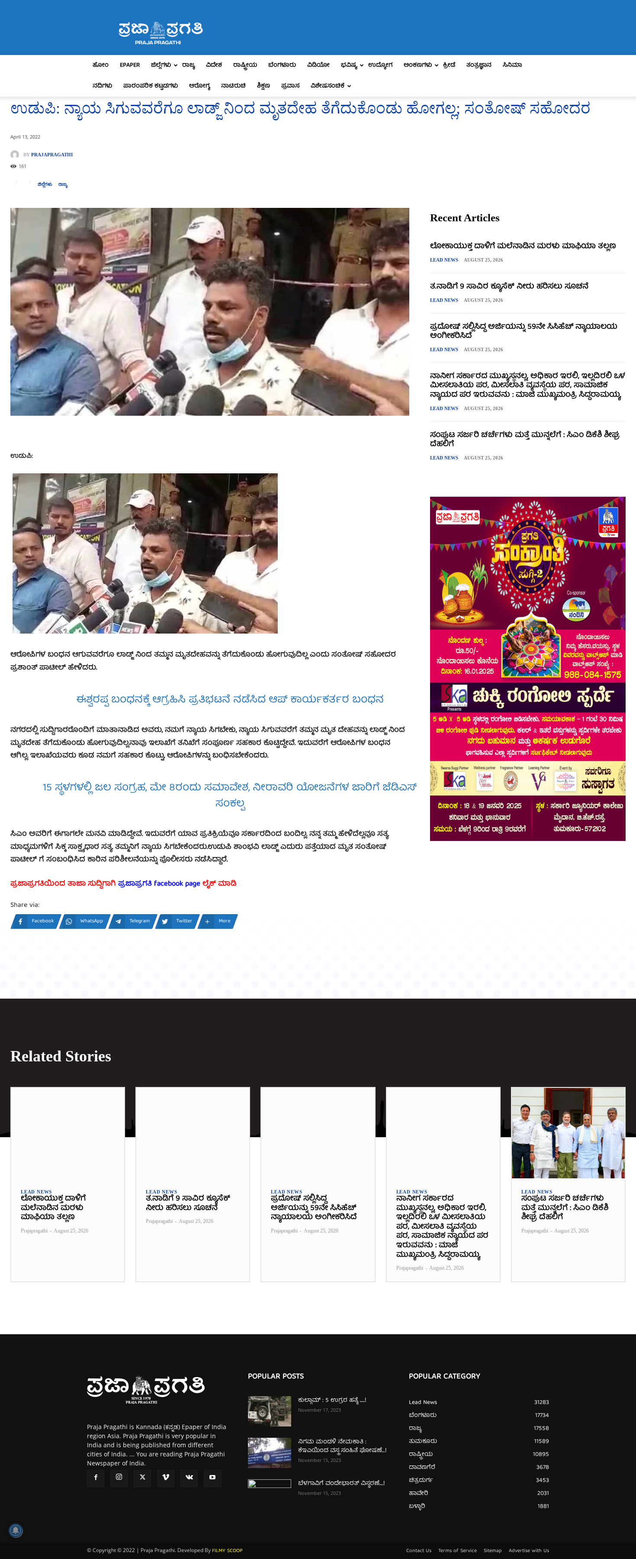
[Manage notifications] (15, 1530)
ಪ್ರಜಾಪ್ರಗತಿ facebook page (159, 884)
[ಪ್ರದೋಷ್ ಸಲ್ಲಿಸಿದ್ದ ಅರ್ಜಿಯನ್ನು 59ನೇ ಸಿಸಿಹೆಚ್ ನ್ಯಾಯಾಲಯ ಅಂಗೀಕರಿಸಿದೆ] (317, 1133)
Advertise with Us (529, 1551)
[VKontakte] (189, 1478)
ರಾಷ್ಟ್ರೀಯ (245, 65)
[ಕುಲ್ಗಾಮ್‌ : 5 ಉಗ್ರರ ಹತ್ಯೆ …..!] (269, 1411)
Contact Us (418, 1551)
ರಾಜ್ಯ (188, 65)
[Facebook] (95, 1478)
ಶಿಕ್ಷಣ (263, 86)
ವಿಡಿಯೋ (318, 65)
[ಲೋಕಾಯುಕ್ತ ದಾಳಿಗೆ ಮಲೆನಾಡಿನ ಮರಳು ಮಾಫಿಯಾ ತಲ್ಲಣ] (67, 1133)
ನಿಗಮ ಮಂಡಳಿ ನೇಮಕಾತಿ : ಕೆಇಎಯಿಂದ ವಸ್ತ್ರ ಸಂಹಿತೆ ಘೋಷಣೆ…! (342, 1446)
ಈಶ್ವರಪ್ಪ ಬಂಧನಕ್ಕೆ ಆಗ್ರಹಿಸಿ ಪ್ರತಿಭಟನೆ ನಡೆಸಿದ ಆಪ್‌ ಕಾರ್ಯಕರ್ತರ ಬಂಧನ (230, 700)
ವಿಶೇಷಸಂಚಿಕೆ (327, 86)
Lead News (444, 259)
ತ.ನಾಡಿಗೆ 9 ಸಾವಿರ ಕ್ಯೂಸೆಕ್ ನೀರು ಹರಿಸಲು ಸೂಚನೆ (509, 287)
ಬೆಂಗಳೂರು (282, 65)
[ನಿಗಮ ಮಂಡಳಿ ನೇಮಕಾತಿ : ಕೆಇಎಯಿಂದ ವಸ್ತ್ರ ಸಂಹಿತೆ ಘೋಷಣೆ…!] (269, 1453)
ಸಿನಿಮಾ (512, 65)
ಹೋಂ (101, 65)
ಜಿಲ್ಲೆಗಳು (161, 65)
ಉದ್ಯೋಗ (380, 65)
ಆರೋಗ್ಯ (199, 86)
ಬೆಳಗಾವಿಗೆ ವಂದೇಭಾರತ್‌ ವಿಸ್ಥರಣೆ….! (341, 1483)
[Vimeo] (165, 1478)
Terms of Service (457, 1551)
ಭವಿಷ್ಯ (349, 65)
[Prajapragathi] (16, 154)
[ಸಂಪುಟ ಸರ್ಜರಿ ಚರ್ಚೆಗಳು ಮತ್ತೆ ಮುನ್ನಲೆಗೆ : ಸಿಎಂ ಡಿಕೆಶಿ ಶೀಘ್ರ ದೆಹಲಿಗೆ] (568, 1133)
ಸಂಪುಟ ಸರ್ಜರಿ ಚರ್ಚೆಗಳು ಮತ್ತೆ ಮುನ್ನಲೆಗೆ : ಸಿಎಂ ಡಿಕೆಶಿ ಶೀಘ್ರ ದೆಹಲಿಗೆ (525, 440)
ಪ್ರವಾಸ (290, 86)
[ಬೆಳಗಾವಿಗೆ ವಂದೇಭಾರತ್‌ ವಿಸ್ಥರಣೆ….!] (269, 1494)
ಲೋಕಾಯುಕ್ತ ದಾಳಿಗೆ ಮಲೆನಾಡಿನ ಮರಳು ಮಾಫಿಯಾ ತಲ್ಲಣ (523, 246)
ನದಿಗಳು (102, 86)
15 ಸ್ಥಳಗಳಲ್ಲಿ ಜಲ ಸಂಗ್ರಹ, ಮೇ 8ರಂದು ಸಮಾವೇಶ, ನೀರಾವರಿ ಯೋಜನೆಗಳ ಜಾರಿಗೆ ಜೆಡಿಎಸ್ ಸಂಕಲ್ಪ (230, 796)
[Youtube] (212, 1478)
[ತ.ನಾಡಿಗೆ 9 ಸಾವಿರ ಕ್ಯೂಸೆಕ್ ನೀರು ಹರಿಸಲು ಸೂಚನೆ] (192, 1133)
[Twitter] (142, 1478)
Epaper (130, 65)
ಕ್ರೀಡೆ (449, 65)
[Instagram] (119, 1478)
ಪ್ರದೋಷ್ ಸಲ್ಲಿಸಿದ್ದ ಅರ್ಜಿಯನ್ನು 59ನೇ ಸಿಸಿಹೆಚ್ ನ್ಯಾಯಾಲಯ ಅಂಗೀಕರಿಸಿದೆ (523, 331)
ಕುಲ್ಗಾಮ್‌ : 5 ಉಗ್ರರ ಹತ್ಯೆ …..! (332, 1400)
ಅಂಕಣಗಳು (418, 65)
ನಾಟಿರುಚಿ (233, 86)
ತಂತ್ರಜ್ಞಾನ (478, 65)
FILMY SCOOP (227, 1551)
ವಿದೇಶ (214, 65)
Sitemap (493, 1551)
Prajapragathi (52, 154)
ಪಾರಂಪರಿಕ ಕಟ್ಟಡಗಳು (150, 86)
